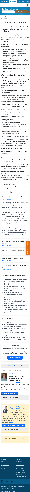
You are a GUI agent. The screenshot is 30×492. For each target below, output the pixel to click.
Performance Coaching (21, 476)
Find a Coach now (15, 358)
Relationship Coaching (21, 466)
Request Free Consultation (9, 393)
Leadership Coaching (20, 472)
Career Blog (3, 468)
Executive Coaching (20, 470)
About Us (3, 461)
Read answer (7, 199)
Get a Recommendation (6, 463)
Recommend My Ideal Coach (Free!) (13, 425)
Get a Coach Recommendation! (17, 407)
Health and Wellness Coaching (22, 468)
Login (28, 1)
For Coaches (22, 1)
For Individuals (13, 1)
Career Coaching (19, 463)
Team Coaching (19, 474)
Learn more (12, 422)
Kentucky (21, 17)
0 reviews (18, 382)
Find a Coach (4, 17)
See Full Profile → (21, 389)
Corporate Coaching (5, 465)
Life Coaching (19, 461)
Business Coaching (20, 465)
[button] (19, 380)
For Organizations (5, 1)
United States (14, 17)
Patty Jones (13, 373)
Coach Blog (3, 466)
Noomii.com (13, 486)
